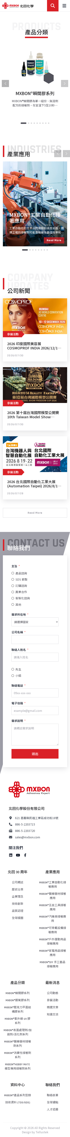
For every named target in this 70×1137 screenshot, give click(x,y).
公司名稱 (17, 632)
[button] (23, 123)
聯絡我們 (52, 1085)
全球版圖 (17, 918)
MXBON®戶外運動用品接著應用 (52, 942)
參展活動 (52, 1000)
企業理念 (17, 897)
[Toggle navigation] (64, 5)
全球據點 (52, 1102)
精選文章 (52, 1007)
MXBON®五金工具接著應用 (52, 907)
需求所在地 (18, 614)
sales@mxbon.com (27, 837)
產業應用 (52, 872)
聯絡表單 (52, 1095)
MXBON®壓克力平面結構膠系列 (17, 1010)
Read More (54, 240)
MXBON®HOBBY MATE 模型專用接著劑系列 (18, 1067)
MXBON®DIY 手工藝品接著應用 (52, 964)
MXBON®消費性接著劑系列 (17, 1055)
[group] (35, 77)
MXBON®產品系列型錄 (17, 1095)
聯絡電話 (17, 685)
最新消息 (52, 983)
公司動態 (52, 993)
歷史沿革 (17, 890)
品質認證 (17, 911)
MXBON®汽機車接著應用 (52, 919)
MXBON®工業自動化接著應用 (52, 885)
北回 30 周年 (17, 872)
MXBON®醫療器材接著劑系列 (17, 1044)
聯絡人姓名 (18, 650)
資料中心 (17, 1085)
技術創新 (17, 904)
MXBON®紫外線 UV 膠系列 (17, 1021)
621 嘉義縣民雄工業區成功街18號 (36, 818)
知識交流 (52, 1015)
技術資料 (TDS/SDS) (17, 1102)
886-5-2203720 (25, 831)
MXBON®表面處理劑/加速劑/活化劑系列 (18, 1032)
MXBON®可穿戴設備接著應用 (52, 930)
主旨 (14, 566)
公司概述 (17, 882)
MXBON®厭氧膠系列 (18, 1000)
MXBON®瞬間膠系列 (18, 993)
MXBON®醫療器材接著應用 (52, 896)
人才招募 (52, 1110)
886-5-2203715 (25, 824)
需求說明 (17, 721)
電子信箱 (17, 703)
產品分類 (17, 983)
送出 (35, 753)
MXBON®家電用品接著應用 (52, 953)
